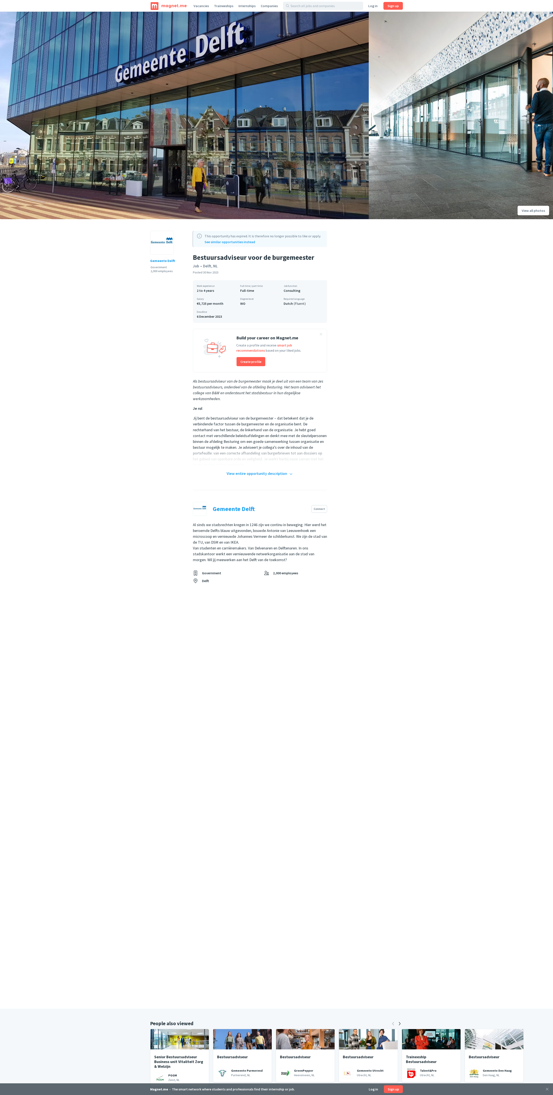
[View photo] (184, 115)
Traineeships (223, 6)
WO (242, 303)
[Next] (399, 1023)
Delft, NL (210, 265)
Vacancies (201, 6)
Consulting (292, 290)
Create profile (250, 361)
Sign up (393, 6)
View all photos (533, 210)
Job (196, 265)
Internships (247, 6)
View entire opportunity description (257, 473)
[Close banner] (321, 335)
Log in (373, 6)
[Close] (547, 1089)
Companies (269, 6)
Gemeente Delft (162, 261)
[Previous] (393, 1023)
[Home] (168, 6)
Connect (319, 509)
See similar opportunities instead (230, 242)
